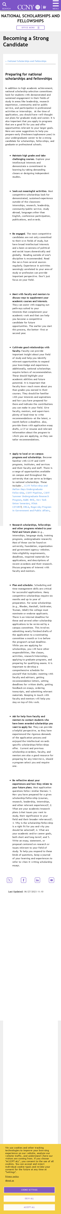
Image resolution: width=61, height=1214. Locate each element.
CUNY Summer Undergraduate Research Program (31, 496)
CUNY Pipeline (34, 492)
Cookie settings (29, 1189)
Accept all (29, 1207)
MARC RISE (28, 499)
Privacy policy (12, 1176)
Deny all (29, 1198)
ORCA (26, 507)
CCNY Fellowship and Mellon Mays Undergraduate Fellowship (30, 489)
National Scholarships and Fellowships (27, 61)
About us (9, 1180)
